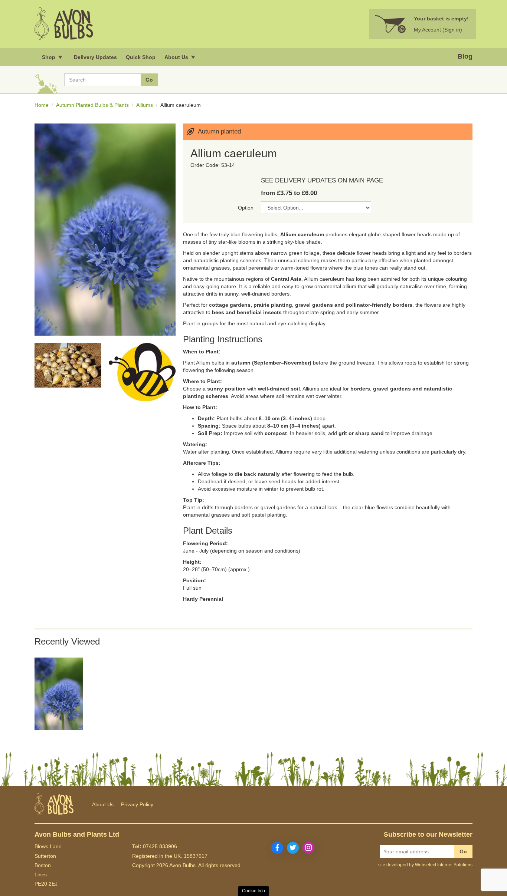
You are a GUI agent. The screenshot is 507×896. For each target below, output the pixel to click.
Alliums (144, 105)
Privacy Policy (137, 804)
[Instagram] (308, 848)
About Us (103, 804)
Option (246, 208)
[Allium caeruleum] (59, 694)
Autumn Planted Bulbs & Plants (92, 105)
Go (463, 851)
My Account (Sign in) (438, 30)
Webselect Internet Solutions (443, 864)
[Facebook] (277, 848)
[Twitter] (293, 848)
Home (42, 105)
